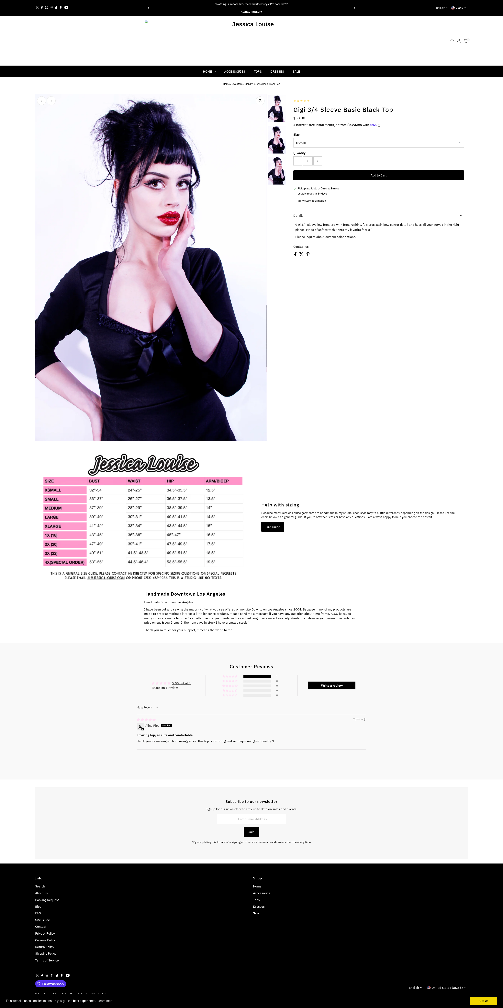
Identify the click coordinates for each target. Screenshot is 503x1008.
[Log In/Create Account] (459, 41)
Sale (296, 71)
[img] (146, 720)
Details (298, 216)
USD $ (459, 7)
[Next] (354, 8)
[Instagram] (46, 8)
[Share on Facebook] (295, 255)
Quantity (299, 153)
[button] (230, 676)
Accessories (234, 71)
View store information (311, 200)
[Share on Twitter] (302, 255)
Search (40, 886)
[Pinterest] (52, 8)
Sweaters (237, 84)
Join (251, 832)
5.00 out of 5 (181, 683)
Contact (40, 926)
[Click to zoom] (260, 100)
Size (296, 134)
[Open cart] (466, 41)
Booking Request (47, 900)
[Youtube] (66, 8)
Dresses (277, 71)
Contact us (301, 246)
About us (41, 893)
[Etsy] (37, 8)
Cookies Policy (45, 940)
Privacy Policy (45, 933)
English (440, 7)
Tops (258, 71)
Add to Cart (379, 175)
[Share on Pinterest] (308, 255)
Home (208, 71)
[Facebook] (42, 8)
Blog (38, 906)
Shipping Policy (45, 953)
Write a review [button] (332, 685)
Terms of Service (47, 960)
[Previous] (148, 8)
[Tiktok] (56, 8)
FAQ (38, 913)
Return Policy (44, 947)
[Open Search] (452, 41)
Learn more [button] (105, 1001)
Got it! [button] (483, 1001)
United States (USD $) (447, 988)
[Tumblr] (61, 8)
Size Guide (272, 527)
